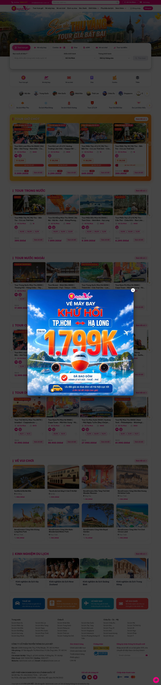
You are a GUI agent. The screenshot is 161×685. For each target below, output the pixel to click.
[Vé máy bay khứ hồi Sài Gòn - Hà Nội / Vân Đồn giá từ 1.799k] (80, 343)
